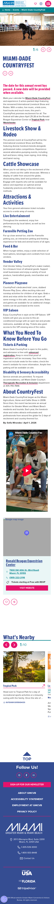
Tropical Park (38, 119)
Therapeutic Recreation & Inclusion (20, 382)
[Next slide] (14, 645)
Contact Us (29, 858)
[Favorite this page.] (5, 73)
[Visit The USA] (27, 872)
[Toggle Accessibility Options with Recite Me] (41, 4)
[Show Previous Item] (43, 49)
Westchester (9, 122)
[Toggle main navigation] (48, 4)
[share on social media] (11, 73)
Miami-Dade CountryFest (37, 98)
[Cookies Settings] (4, 899)
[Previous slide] (6, 645)
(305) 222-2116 (17, 577)
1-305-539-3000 (29, 847)
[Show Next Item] (49, 49)
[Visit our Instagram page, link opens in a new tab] (19, 775)
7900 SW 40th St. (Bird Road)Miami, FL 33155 (24, 572)
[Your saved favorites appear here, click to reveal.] (35, 4)
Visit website (27, 587)
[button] (42, 653)
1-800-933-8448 (29, 852)
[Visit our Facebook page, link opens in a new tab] (26, 775)
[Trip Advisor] (27, 888)
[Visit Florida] (27, 881)
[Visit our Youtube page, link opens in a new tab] (33, 775)
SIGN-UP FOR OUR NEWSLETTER (27, 784)
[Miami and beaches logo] (27, 828)
